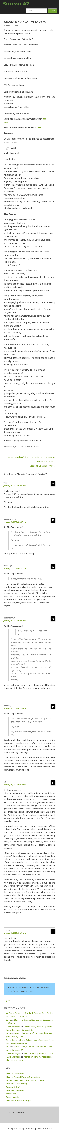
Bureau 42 (15, 3)
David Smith (11, 1040)
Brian (8, 1019)
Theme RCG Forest (44, 1128)
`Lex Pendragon (13, 1026)
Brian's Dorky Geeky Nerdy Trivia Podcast (25, 1080)
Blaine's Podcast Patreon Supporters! (23, 1077)
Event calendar (13, 1097)
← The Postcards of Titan (16, 457)
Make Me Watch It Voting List (19, 1100)
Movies (36, 446)
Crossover (11, 1093)
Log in (7, 1000)
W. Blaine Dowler (22, 446)
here (39, 127)
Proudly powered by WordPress (20, 1128)
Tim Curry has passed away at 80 (39, 1053)
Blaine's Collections (15, 1073)
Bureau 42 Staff (13, 1087)
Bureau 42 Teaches (15, 1090)
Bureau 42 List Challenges (18, 1083)
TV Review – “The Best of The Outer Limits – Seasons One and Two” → (42, 461)
